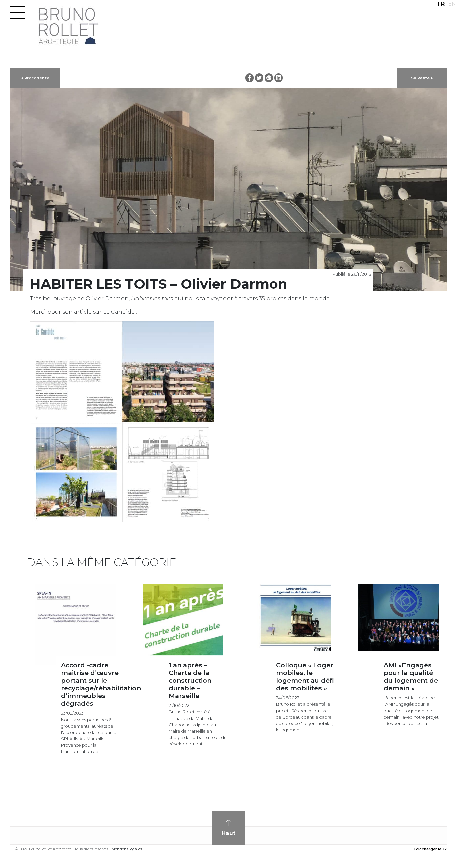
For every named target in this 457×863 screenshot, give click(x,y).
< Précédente (35, 78)
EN (452, 4)
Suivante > (422, 78)
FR (441, 4)
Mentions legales (127, 849)
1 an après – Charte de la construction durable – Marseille (190, 680)
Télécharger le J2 (430, 849)
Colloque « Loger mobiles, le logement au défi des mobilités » (305, 676)
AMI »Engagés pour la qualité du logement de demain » (411, 676)
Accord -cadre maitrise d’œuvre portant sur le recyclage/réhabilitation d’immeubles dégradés (101, 684)
